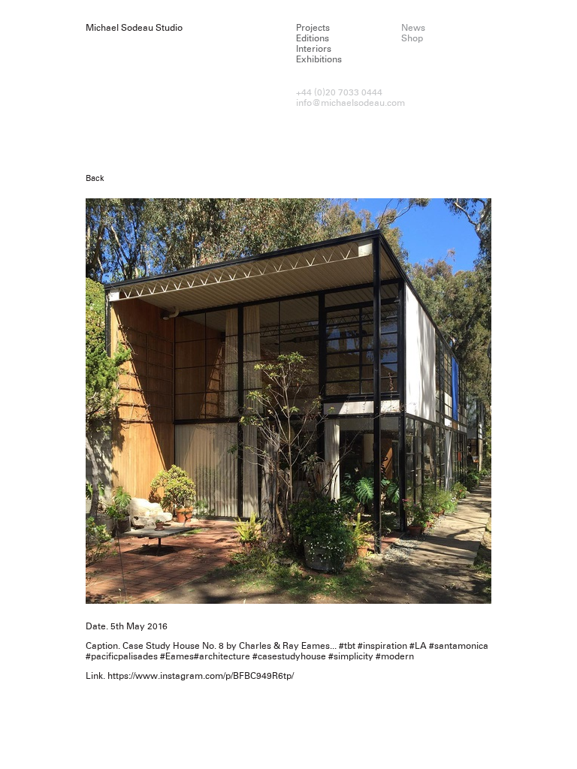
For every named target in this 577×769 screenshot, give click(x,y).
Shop (412, 38)
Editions (312, 38)
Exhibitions (319, 59)
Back (95, 178)
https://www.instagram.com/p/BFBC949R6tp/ (200, 676)
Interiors (313, 49)
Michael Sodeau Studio (134, 28)
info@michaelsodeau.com (350, 103)
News (413, 28)
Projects (313, 28)
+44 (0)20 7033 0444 (339, 92)
